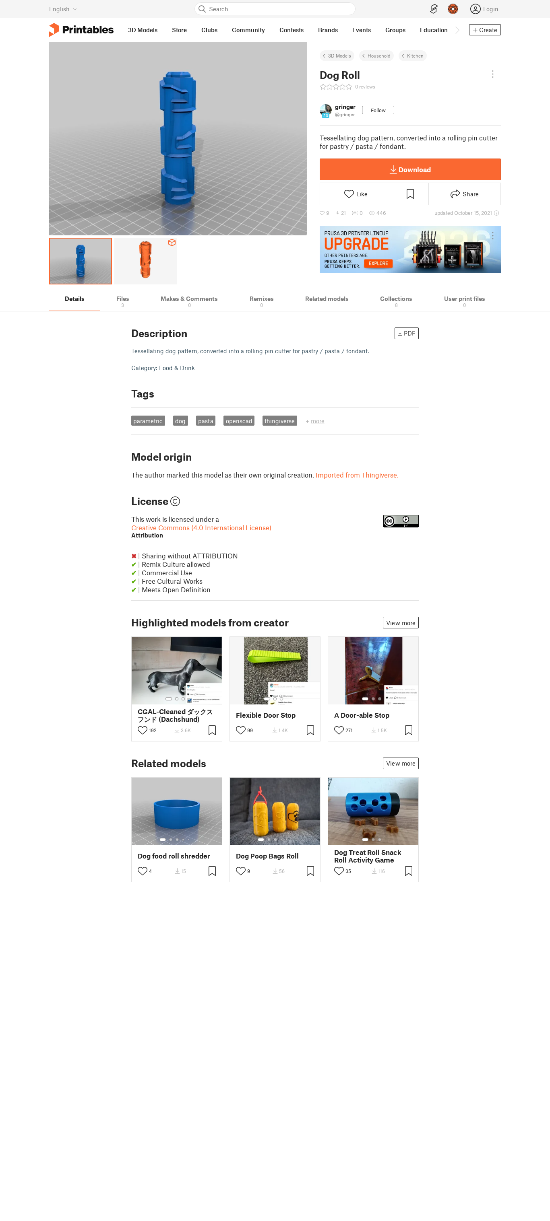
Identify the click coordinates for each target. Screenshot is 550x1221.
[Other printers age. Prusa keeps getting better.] (410, 249)
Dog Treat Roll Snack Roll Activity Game (367, 856)
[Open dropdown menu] (493, 74)
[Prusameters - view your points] (453, 9)
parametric (148, 420)
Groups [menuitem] (395, 29)
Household (379, 55)
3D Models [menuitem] (142, 29)
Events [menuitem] (361, 29)
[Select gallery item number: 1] (168, 698)
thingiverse (280, 420)
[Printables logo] (81, 30)
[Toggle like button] (142, 730)
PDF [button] (410, 333)
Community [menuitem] (248, 29)
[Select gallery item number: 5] (189, 839)
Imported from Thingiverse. (357, 475)
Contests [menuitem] (291, 29)
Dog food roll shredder (174, 856)
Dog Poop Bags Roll (267, 856)
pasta (205, 420)
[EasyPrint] (434, 9)
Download (415, 169)
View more (401, 622)
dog (180, 420)
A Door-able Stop (361, 715)
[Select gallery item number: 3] (183, 698)
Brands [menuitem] (328, 29)
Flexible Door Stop (266, 715)
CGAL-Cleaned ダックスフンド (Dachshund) (175, 715)
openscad (239, 420)
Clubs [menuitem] (209, 29)
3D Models (339, 55)
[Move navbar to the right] (457, 30)
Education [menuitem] (434, 29)
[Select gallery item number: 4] (183, 839)
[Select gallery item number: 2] (176, 698)
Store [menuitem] (179, 29)
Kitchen (415, 55)
